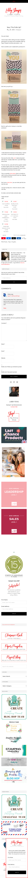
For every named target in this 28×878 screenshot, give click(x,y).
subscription (13, 173)
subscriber (9, 182)
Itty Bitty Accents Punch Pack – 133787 (14, 205)
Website (3, 358)
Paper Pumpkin (12, 242)
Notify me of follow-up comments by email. (11, 366)
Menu (14, 1)
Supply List (4, 235)
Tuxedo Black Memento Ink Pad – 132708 (6, 228)
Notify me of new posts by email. (9, 372)
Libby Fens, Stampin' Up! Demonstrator (14, 12)
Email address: (5, 606)
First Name (4, 600)
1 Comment (18, 29)
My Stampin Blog (22, 235)
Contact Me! (14, 407)
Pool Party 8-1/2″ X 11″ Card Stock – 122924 (15, 216)
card (14, 158)
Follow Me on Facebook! (8, 624)
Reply (5, 308)
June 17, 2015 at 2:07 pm (13, 296)
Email (3, 351)
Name (3, 344)
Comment (4, 323)
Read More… (7, 264)
